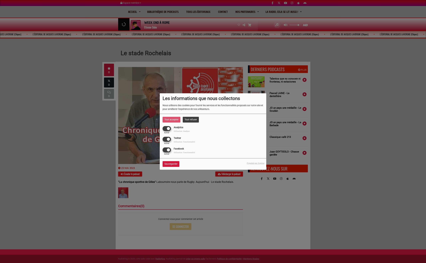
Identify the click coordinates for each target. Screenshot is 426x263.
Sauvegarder (171, 164)
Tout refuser (191, 119)
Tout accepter (171, 119)
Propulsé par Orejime (255, 163)
